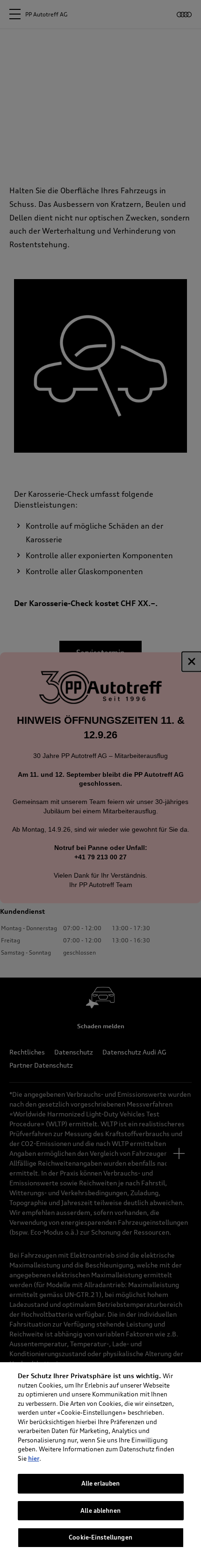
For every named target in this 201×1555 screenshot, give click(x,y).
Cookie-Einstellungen (100, 1537)
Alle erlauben (100, 1483)
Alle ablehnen (100, 1510)
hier (33, 1458)
